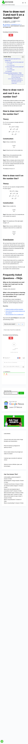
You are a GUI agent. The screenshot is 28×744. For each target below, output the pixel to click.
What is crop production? (9, 499)
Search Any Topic (7, 390)
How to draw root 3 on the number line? (15, 62)
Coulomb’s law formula (9, 484)
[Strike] (9, 366)
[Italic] (6, 366)
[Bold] (4, 366)
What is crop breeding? (9, 503)
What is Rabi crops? (8, 494)
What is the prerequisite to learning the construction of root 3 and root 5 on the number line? (17, 81)
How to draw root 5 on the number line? (15, 66)
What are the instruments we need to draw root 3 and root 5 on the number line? (17, 76)
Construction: (12, 65)
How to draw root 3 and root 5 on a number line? (13, 59)
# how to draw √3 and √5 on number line (12, 329)
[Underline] (7, 366)
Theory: (10, 63)
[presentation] (14, 127)
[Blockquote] (13, 366)
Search (21, 393)
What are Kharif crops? (9, 492)
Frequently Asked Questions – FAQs (13, 73)
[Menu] (23, 2)
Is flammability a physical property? (12, 477)
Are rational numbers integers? (11, 485)
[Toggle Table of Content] (22, 57)
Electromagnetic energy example (11, 480)
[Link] (17, 366)
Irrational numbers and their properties (14, 309)
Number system (16, 21)
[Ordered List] (10, 366)
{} (18, 366)
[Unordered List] (12, 366)
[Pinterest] (11, 35)
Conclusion (9, 71)
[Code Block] (15, 366)
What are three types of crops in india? (13, 496)
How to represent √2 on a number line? (15, 314)
